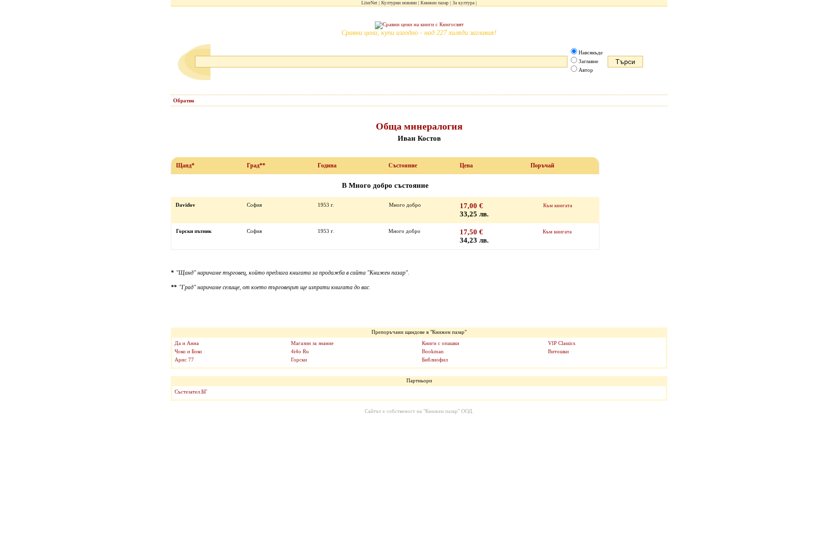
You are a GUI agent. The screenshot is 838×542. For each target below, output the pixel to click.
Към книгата (557, 205)
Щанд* (185, 165)
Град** (256, 165)
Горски (299, 359)
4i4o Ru (300, 351)
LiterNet (369, 2)
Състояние (402, 165)
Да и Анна (187, 343)
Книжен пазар (434, 2)
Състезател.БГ (191, 391)
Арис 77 (184, 359)
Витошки (558, 351)
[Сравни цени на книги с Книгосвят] (419, 25)
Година (327, 165)
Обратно (183, 100)
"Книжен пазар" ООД (447, 411)
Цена (466, 165)
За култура (463, 2)
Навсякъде (591, 52)
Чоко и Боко (188, 351)
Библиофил (435, 359)
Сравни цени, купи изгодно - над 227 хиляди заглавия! (419, 32)
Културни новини (399, 2)
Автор (586, 70)
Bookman (433, 351)
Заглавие (588, 61)
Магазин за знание (312, 343)
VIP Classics (561, 343)
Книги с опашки (440, 343)
